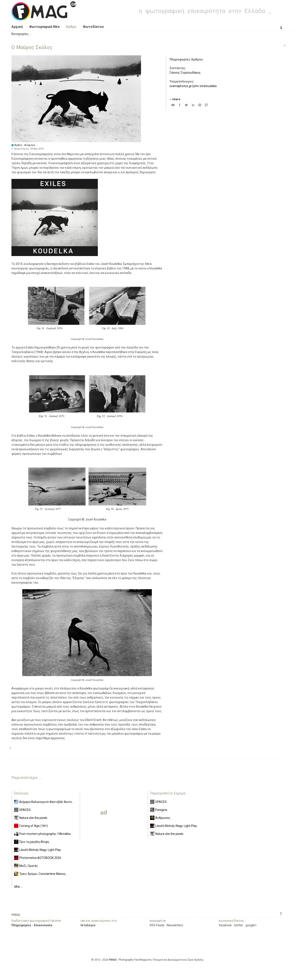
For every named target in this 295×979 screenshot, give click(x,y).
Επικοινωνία (43, 925)
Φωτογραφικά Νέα (44, 27)
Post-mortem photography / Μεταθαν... (46, 834)
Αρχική (17, 27)
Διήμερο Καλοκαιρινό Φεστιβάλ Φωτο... (46, 802)
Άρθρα (71, 27)
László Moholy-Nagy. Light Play (40, 850)
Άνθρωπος (162, 818)
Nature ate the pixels (33, 818)
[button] (21, 34)
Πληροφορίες (21, 925)
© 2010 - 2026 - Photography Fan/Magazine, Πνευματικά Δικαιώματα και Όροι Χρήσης (147, 959)
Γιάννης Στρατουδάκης (185, 72)
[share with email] (173, 105)
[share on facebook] (179, 105)
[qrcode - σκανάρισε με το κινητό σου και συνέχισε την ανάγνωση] (206, 105)
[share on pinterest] (199, 105)
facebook (225, 925)
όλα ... (18, 886)
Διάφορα (29, 145)
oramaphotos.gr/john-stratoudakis (193, 86)
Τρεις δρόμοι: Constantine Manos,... (43, 874)
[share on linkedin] (193, 105)
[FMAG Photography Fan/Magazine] (43, 17)
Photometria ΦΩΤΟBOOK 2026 (40, 858)
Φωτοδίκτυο (93, 27)
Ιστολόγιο (88, 925)
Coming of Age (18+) (33, 826)
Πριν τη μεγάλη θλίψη (34, 842)
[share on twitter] (186, 105)
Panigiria (161, 810)
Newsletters (175, 925)
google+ (251, 925)
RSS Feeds (157, 925)
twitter (238, 925)
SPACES (25, 810)
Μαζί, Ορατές (28, 866)
